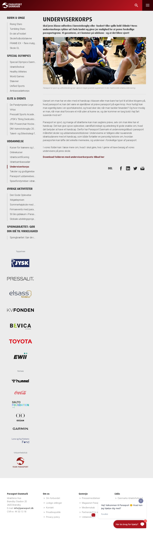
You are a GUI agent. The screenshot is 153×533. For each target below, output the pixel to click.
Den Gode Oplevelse (20, 195)
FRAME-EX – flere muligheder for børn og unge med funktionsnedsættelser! (23, 43)
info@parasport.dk (23, 508)
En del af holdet (18, 33)
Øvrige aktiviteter (20, 189)
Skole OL (14, 48)
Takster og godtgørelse (22, 171)
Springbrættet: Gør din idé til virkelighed (23, 237)
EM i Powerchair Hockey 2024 (23, 124)
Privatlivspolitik (53, 512)
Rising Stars (16, 24)
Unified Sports (17, 86)
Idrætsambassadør (20, 161)
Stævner (14, 81)
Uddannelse (15, 141)
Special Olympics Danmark (23, 62)
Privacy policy (53, 517)
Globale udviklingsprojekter (23, 219)
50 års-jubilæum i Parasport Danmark (23, 214)
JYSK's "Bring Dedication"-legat (23, 119)
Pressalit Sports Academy (23, 114)
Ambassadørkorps (19, 90)
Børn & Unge (16, 18)
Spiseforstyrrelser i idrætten (23, 181)
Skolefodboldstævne (21, 38)
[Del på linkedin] (128, 168)
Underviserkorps (19, 166)
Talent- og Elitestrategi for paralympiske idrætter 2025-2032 (23, 133)
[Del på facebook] (120, 168)
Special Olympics (19, 56)
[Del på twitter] (135, 168)
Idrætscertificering (19, 157)
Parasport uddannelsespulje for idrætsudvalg (23, 176)
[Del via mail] (142, 168)
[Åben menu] (147, 5)
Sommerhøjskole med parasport (23, 204)
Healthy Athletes (18, 71)
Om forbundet (53, 498)
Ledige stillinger (54, 503)
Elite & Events (16, 98)
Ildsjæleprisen (17, 199)
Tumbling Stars (17, 28)
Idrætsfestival (17, 66)
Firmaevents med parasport (23, 209)
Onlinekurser (16, 152)
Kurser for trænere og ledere (23, 147)
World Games (17, 76)
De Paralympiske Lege (21, 104)
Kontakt (50, 507)
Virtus (13, 109)
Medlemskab (88, 507)
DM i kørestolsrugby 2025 (23, 128)
